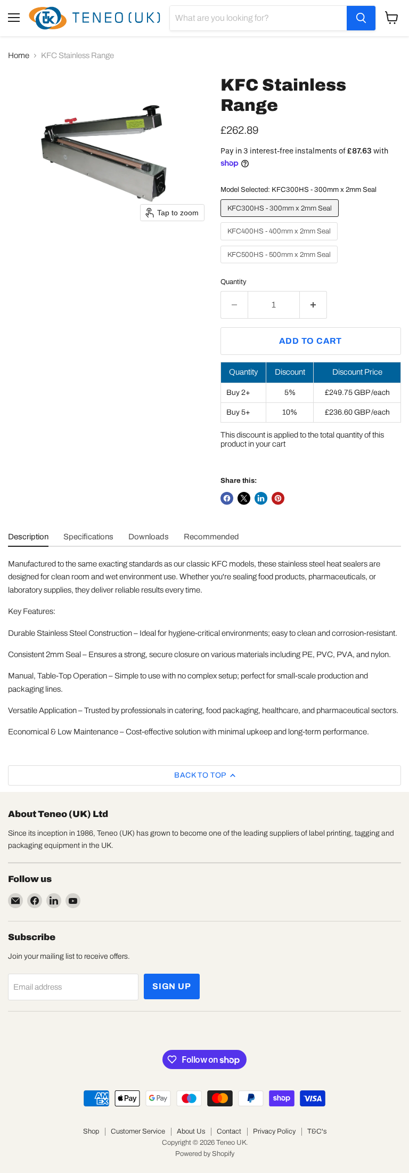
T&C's (316, 1131)
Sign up (171, 986)
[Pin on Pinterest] (278, 498)
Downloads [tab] (148, 536)
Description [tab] (28, 536)
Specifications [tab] (88, 536)
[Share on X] (244, 498)
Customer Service (138, 1131)
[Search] (361, 18)
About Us (191, 1131)
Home (18, 55)
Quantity (233, 282)
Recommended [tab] (211, 536)
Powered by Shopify (204, 1154)
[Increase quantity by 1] (313, 305)
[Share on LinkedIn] (261, 498)
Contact (229, 1131)
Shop (91, 1131)
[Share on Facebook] (226, 498)
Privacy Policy (274, 1131)
